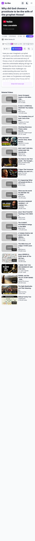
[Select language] (22, 3)
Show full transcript (17, 84)
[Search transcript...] (24, 48)
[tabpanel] (17, 66)
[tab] (4, 44)
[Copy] (29, 48)
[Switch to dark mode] (27, 3)
